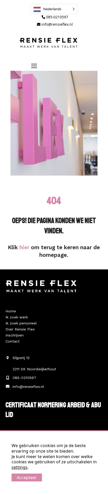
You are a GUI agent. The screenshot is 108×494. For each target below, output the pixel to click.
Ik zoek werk (17, 317)
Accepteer (27, 477)
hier (24, 247)
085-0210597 (56, 16)
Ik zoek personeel (21, 323)
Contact (13, 341)
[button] (34, 66)
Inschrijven (15, 335)
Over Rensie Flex (20, 329)
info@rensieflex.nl (56, 24)
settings (20, 467)
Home (11, 311)
